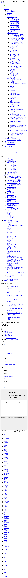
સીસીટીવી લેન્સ (13, 50)
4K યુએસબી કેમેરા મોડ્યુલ (16, 41)
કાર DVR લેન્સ (13, 53)
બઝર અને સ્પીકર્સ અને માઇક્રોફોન (18, 117)
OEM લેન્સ (12, 77)
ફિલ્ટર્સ (11, 101)
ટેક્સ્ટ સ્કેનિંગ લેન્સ (14, 59)
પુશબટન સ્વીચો (13, 90)
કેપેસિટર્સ (12, 82)
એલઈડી (12, 98)
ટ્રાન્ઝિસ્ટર (12, 86)
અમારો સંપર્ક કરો (8, 146)
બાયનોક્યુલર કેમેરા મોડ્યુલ (16, 43)
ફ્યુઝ (11, 89)
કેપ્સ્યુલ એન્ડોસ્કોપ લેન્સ (16, 66)
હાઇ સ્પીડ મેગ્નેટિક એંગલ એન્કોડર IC (16, 272)
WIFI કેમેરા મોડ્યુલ (14, 46)
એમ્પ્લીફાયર (13, 103)
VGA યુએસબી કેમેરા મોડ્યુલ (17, 35)
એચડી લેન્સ (13, 75)
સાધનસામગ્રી (10, 13)
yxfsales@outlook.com (9, 376)
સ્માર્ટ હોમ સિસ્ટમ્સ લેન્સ (16, 61)
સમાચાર (6, 141)
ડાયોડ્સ (11, 85)
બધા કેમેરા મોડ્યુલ (14, 18)
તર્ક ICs (11, 113)
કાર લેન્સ (12, 51)
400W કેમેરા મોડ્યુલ (14, 25)
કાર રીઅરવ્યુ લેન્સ (14, 54)
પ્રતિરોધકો (12, 81)
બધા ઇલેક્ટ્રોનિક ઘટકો (15, 79)
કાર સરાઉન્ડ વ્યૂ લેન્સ (15, 55)
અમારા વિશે (6, 9)
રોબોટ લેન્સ (12, 69)
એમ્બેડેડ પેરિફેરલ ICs (15, 94)
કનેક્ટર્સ (12, 106)
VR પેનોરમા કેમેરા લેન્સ (15, 67)
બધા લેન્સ (12, 49)
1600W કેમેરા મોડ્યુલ (15, 30)
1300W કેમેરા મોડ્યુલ (15, 29)
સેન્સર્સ (11, 110)
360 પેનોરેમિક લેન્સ (14, 57)
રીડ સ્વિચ (12, 122)
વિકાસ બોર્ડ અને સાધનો (15, 121)
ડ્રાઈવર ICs (12, 112)
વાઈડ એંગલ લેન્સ (14, 74)
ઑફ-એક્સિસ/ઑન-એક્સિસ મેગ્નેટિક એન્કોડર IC (17, 135)
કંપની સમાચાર (10, 142)
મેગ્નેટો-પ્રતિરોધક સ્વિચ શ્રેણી (17, 133)
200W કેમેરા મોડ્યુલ (14, 22)
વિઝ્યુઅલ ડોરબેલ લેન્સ (15, 63)
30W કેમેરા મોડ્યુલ (14, 19)
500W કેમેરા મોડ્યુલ (14, 26)
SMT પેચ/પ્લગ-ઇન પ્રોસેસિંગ (14, 140)
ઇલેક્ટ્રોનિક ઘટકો (11, 78)
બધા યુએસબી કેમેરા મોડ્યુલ (16, 34)
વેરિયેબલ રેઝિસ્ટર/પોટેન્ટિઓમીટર (18, 125)
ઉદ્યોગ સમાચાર (11, 144)
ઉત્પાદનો (6, 15)
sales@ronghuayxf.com (12, 339)
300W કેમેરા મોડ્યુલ (14, 23)
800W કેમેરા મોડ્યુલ (14, 27)
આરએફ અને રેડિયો (14, 105)
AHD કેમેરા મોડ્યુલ (14, 45)
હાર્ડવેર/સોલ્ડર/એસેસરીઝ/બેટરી (17, 116)
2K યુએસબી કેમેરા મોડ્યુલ (16, 39)
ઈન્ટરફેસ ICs (13, 93)
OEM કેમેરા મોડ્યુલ (14, 31)
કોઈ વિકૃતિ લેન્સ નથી (15, 73)
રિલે (10, 91)
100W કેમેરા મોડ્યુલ (14, 21)
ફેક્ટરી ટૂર (9, 14)
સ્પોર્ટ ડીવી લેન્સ (13, 62)
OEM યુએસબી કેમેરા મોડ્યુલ (17, 42)
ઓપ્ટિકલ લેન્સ (10, 47)
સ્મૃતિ (11, 108)
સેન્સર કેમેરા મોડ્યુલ (12, 17)
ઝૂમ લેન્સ (12, 71)
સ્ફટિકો (11, 95)
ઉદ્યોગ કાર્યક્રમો (11, 11)
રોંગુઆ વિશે (9, 10)
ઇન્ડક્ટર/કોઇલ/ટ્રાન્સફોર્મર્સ (16, 109)
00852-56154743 (8, 353)
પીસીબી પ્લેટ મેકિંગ (11, 138)
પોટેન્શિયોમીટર (13, 124)
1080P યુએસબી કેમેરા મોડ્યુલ (17, 38)
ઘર (4, 7)
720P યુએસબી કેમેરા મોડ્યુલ (17, 37)
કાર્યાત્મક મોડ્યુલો (14, 120)
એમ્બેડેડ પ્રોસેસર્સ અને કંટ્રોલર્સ (18, 83)
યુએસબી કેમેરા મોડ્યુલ (12, 33)
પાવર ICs (12, 87)
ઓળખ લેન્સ (13, 65)
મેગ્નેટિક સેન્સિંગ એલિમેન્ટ (16, 126)
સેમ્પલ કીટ (12, 137)
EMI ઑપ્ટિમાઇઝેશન (15, 102)
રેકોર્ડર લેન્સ (12, 70)
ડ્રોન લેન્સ (12, 58)
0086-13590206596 (11, 338)
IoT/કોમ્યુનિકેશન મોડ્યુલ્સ (16, 118)
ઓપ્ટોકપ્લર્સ (13, 97)
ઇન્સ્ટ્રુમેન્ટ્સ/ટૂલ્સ (14, 114)
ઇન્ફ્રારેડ (12, 99)
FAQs (5, 145)
